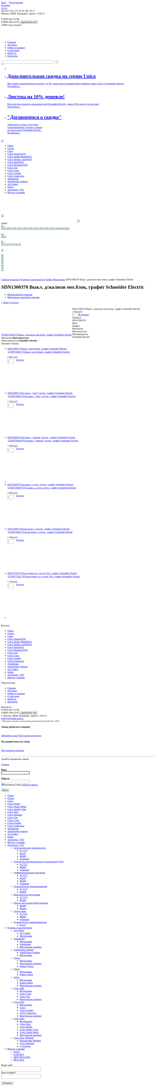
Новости (11, 53)
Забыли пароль (30, 784)
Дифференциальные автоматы (29, 872)
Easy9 (23, 853)
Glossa (10, 148)
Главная (11, 42)
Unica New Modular (23, 1038)
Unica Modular (17, 165)
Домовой (24, 859)
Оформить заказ (9, 735)
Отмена (5, 764)
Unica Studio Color (19, 159)
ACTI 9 (23, 850)
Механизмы (59, 279)
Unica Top (12, 167)
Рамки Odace (26, 974)
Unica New (19, 1018)
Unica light (18, 1002)
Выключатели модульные (26, 894)
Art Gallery (12, 184)
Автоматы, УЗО (15, 189)
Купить (20, 360)
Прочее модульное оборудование (30, 903)
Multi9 (23, 856)
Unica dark (18, 988)
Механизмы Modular (30, 1040)
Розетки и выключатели (32, 279)
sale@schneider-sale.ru (12, 718)
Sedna (10, 187)
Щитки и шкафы (16, 192)
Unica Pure (15, 162)
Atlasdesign (13, 178)
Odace (10, 145)
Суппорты (25, 1046)
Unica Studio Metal (19, 156)
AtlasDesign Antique (17, 181)
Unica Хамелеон (15, 176)
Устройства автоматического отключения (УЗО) (38, 861)
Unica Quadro (14, 173)
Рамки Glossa (26, 966)
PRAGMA (18, 1060)
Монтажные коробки (23, 297)
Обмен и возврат (16, 47)
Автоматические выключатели (29, 848)
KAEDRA (18, 1054)
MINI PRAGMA (21, 1057)
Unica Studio (16, 154)
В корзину (83, 314)
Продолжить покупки (30, 735)
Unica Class (13, 170)
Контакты (12, 56)
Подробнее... (14, 86)
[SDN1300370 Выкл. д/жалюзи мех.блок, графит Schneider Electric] (36, 334)
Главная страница (10, 279)
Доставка (12, 45)
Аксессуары (19, 911)
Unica (10, 151)
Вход (3, 2)
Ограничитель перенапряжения (30, 922)
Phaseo (23, 908)
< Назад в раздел (10, 302)
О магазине (13, 50)
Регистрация (16, 2)
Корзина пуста (5, 6)
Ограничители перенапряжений (30, 886)
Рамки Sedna (26, 983)
